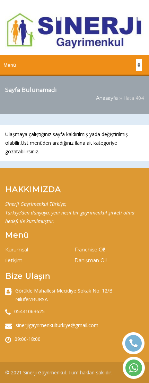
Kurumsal (16, 250)
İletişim (14, 260)
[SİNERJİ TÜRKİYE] (74, 47)
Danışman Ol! (90, 260)
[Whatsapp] (134, 368)
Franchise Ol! (89, 250)
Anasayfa (107, 98)
